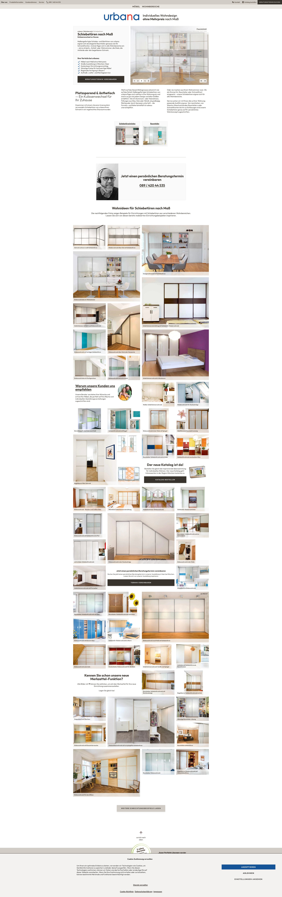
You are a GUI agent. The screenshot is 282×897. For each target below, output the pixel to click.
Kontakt (237, 2)
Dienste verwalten (140, 885)
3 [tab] (141, 81)
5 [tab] (148, 81)
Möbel (136, 6)
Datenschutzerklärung (143, 891)
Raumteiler (154, 123)
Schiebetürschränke (127, 123)
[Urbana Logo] (141, 2)
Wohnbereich (88, 31)
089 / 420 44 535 (55, 2)
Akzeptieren (248, 867)
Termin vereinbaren (141, 583)
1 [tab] (134, 81)
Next (205, 81)
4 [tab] (145, 81)
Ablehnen (248, 873)
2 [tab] (137, 81)
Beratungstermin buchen (269, 2)
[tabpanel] (169, 55)
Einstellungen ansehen (249, 879)
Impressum (157, 891)
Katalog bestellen (250, 2)
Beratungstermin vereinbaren (101, 79)
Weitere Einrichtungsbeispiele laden (141, 808)
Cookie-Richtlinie (127, 891)
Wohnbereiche (151, 6)
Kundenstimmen (31, 2)
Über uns (4, 2)
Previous (201, 81)
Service (41, 2)
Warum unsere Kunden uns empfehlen (95, 387)
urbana (80, 31)
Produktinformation (16, 2)
